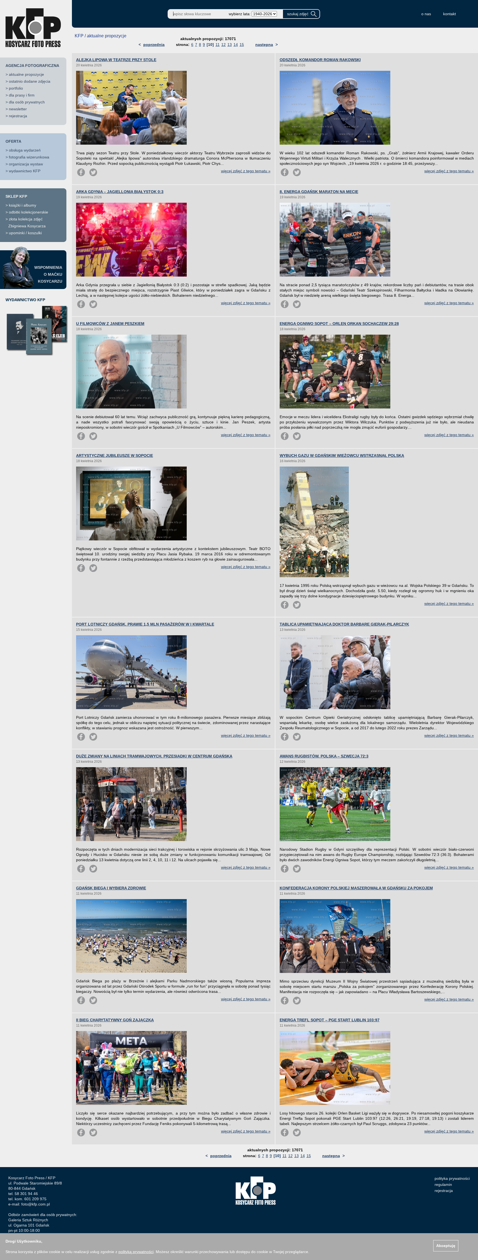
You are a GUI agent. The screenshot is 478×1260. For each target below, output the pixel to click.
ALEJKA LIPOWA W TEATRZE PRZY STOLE (116, 60)
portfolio (16, 88)
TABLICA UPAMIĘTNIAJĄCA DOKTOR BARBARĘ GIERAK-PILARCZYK (344, 624)
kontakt (449, 14)
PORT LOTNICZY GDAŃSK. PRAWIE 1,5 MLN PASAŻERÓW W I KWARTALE (145, 624)
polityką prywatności (136, 1251)
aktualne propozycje (26, 74)
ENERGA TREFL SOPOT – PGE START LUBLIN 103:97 (330, 1020)
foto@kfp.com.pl (35, 1204)
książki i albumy (22, 205)
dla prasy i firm (22, 95)
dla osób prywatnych (27, 102)
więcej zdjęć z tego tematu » (246, 171)
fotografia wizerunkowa (29, 157)
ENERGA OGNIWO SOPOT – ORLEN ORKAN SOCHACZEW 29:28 (339, 323)
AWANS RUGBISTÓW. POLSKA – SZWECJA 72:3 (324, 756)
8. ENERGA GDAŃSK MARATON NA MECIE (319, 191)
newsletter (18, 109)
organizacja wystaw (26, 164)
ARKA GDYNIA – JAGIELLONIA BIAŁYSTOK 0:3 (119, 191)
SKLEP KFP (16, 196)
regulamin (443, 1184)
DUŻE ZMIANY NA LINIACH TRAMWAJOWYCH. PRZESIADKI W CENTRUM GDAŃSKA (154, 756)
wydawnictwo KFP (24, 171)
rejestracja (18, 116)
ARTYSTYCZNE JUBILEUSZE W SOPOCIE (114, 455)
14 (235, 44)
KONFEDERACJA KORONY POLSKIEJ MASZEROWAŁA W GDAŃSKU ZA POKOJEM (356, 888)
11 (217, 44)
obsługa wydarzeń (25, 150)
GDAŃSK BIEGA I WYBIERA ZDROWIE (111, 888)
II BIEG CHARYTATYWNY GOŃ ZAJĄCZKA (115, 1020)
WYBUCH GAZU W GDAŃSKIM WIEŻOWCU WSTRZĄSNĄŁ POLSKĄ (342, 455)
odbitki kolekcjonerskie (28, 212)
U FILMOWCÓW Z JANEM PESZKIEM (110, 323)
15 (242, 44)
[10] (210, 44)
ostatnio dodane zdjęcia (29, 81)
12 (223, 44)
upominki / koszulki (25, 233)
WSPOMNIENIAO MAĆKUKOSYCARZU (48, 274)
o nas (426, 14)
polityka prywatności (452, 1178)
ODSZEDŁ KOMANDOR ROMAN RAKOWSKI (320, 60)
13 (229, 44)
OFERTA (13, 141)
